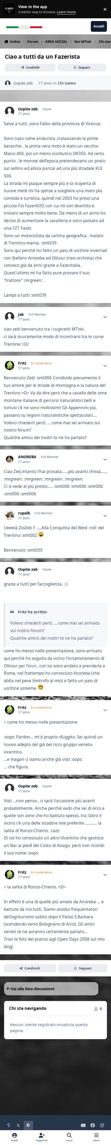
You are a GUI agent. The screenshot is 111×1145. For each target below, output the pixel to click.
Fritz (22, 363)
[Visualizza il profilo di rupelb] (9, 515)
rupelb (24, 513)
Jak (21, 314)
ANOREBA (27, 456)
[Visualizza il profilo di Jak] (9, 316)
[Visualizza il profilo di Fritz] (9, 365)
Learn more (10, 9)
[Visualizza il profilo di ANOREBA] (9, 459)
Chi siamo (67, 83)
